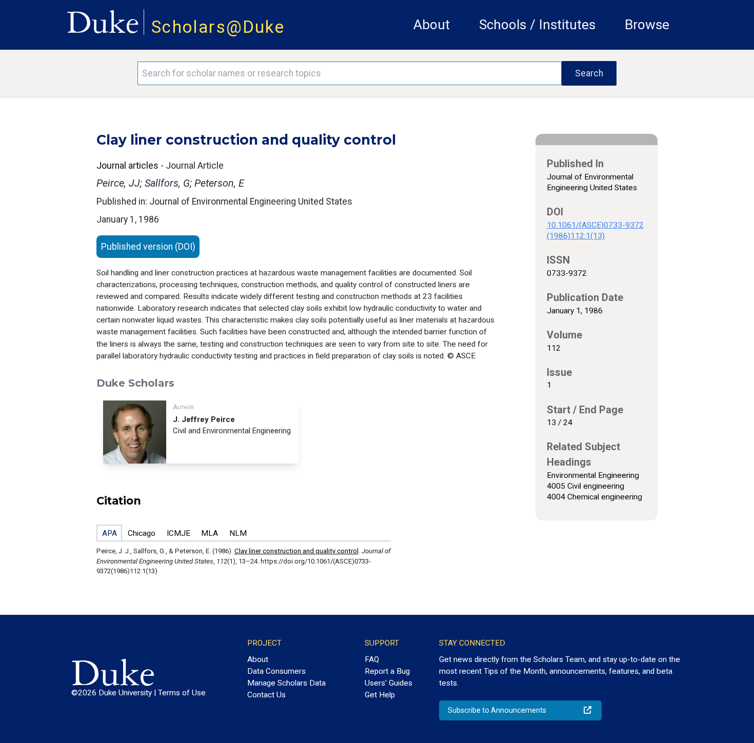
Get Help (380, 694)
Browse (647, 24)
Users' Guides (388, 683)
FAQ (372, 659)
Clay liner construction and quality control (296, 551)
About (431, 24)
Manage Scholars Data (286, 683)
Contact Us (266, 694)
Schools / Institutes (537, 24)
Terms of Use (182, 692)
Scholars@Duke (218, 27)
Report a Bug (387, 671)
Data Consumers (276, 671)
